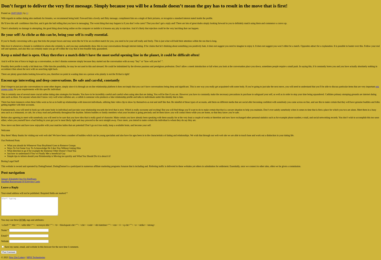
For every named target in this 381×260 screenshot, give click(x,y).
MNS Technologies (36, 257)
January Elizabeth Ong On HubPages (18, 179)
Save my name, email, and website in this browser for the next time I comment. (42, 247)
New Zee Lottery (17, 257)
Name (5, 230)
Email (4, 235)
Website (5, 241)
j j (27, 13)
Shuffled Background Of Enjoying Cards (20, 181)
